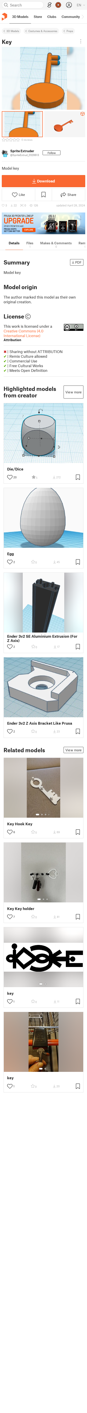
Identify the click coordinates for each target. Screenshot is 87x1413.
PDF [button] (78, 262)
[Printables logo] (4, 17)
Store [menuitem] (38, 17)
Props (69, 31)
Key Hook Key (19, 824)
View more (73, 392)
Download (46, 181)
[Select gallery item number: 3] (45, 814)
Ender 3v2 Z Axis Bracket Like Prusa (39, 723)
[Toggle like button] (9, 477)
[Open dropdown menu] (80, 41)
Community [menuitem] (71, 17)
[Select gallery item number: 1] (37, 814)
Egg (10, 554)
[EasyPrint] (49, 5)
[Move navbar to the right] (82, 16)
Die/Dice (15, 469)
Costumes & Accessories (42, 31)
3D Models (12, 31)
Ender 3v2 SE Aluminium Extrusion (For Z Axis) (42, 638)
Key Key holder (20, 908)
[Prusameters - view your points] (58, 5)
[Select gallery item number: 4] (49, 814)
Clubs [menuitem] (51, 17)
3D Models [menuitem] (20, 17)
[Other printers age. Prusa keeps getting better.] (43, 223)
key (10, 993)
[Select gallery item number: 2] (42, 814)
